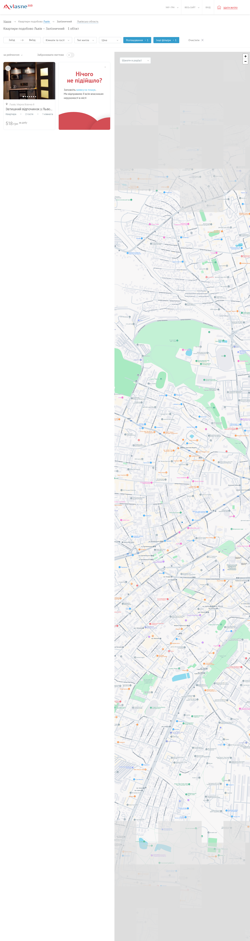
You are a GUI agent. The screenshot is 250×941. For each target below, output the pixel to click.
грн (15, 124)
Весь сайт (190, 7)
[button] (245, 56)
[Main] (17, 6)
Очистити (193, 40)
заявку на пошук (86, 89)
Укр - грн (170, 7)
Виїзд (32, 40)
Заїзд (12, 40)
